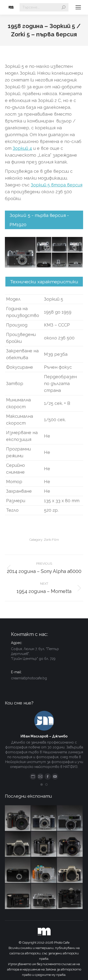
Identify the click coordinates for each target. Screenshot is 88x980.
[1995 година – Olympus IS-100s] (70, 844)
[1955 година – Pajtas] (44, 844)
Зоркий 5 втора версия (56, 184)
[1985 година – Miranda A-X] (18, 896)
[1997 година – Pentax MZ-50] (18, 844)
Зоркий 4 (22, 148)
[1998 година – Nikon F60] (70, 870)
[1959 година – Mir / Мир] (44, 896)
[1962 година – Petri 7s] (70, 818)
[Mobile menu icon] (78, 7)
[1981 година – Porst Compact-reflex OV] (70, 896)
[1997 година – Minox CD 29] (18, 870)
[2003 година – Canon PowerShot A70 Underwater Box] (44, 870)
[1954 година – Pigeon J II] (44, 818)
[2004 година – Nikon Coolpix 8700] (18, 818)
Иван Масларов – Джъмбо (44, 736)
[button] (41, 784)
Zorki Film (51, 539)
